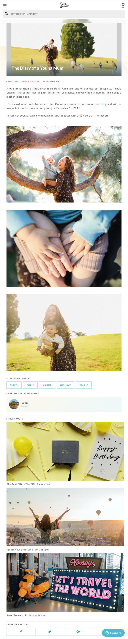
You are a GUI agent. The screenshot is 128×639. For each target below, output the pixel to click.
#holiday (65, 385)
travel (14, 385)
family (30, 385)
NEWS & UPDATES (30, 81)
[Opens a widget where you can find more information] (113, 633)
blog (103, 104)
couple (84, 385)
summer (47, 385)
